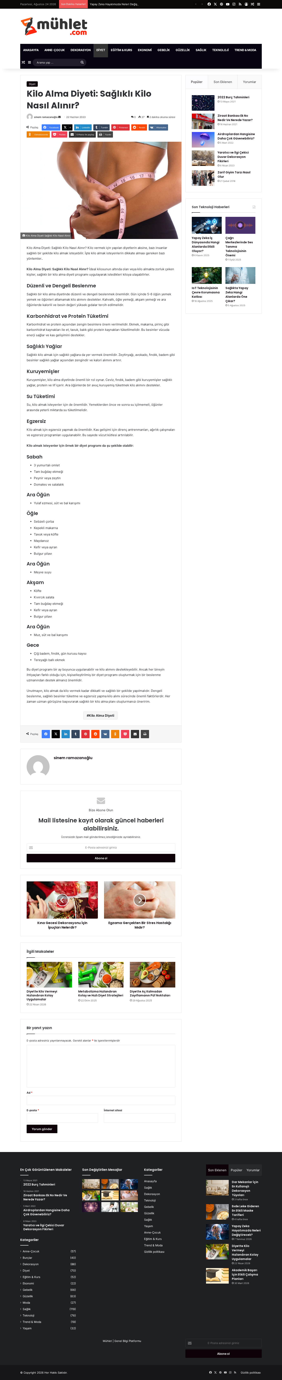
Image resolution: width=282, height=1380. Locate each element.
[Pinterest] (85, 734)
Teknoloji (220, 50)
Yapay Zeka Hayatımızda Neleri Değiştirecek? (119, 4)
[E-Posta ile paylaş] (135, 734)
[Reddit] (95, 734)
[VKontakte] (105, 734)
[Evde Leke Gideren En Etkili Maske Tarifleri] (110, 1184)
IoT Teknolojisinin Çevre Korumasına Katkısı (206, 292)
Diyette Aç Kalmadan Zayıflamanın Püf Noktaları (150, 993)
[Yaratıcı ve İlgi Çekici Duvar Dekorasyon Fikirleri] (203, 158)
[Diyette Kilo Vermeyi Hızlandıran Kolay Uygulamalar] (49, 975)
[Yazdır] (145, 734)
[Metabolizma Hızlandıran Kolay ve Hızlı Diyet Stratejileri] (101, 975)
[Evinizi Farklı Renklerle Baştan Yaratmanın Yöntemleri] (129, 1207)
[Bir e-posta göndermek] (59, 117)
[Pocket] (125, 734)
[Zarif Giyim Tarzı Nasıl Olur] (203, 178)
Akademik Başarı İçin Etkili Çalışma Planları (245, 1274)
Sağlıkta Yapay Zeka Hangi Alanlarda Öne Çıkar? (236, 294)
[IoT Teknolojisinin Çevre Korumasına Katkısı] (207, 275)
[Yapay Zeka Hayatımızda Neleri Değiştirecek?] (129, 1184)
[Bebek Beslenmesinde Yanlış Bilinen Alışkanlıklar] (129, 1195)
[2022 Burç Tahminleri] (203, 103)
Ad (29, 1092)
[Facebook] (46, 734)
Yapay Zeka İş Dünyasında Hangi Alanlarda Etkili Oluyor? (205, 244)
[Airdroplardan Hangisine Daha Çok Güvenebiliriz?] (203, 140)
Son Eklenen (223, 82)
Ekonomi (145, 50)
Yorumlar (249, 82)
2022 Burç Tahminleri (233, 97)
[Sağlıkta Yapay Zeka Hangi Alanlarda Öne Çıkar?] (240, 275)
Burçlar (27, 1257)
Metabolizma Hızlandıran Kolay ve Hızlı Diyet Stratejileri (100, 993)
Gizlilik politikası (154, 1251)
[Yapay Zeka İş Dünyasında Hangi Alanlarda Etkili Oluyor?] (207, 225)
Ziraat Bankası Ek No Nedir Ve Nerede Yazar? (235, 118)
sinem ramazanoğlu (46, 117)
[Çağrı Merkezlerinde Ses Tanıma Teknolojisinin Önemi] (240, 225)
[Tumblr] (75, 734)
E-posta (33, 1110)
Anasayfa (31, 50)
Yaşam (267, 50)
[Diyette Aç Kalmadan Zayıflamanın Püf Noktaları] (152, 975)
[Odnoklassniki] (115, 734)
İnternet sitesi (113, 1110)
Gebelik (164, 50)
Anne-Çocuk (54, 50)
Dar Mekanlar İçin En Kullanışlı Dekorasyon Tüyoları (245, 1188)
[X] (56, 734)
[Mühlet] (54, 26)
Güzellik (183, 50)
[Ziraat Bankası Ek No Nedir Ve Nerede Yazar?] (203, 121)
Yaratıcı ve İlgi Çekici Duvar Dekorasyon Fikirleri (233, 156)
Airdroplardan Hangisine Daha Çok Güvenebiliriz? (236, 136)
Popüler (197, 82)
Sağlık (201, 50)
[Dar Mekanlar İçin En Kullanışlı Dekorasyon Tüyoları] (91, 1184)
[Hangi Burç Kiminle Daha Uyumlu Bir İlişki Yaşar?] (91, 1207)
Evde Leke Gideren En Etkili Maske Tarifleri (245, 1210)
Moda (26, 1302)
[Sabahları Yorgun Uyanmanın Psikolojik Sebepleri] (110, 1207)
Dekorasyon (81, 50)
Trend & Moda (245, 50)
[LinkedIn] (66, 734)
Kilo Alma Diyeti (101, 715)
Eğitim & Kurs (121, 50)
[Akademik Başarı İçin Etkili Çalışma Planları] (110, 1195)
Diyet (100, 50)
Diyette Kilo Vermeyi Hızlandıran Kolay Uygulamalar (42, 995)
